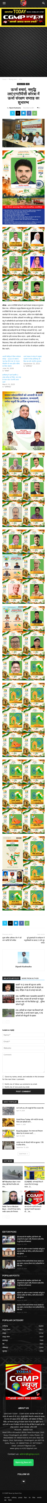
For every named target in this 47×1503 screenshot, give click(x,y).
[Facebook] (29, 113)
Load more (22, 1154)
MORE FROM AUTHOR (30, 978)
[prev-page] (3, 1021)
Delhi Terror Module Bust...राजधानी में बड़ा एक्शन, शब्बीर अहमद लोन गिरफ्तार (11, 1209)
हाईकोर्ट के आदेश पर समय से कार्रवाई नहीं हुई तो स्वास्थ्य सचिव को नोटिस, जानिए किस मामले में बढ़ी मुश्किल (30, 1251)
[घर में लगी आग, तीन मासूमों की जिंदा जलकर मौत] (8, 1111)
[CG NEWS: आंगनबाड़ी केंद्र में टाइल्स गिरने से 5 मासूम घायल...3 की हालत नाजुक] (34, 1173)
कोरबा (20, 79)
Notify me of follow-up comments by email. (21, 1084)
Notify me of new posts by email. (17, 1087)
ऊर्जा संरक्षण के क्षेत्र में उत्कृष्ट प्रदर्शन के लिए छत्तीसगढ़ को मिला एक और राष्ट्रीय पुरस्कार (33, 358)
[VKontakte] (23, 1481)
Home (4, 79)
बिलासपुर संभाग (13, 79)
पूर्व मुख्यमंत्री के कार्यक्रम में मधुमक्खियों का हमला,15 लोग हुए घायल (34, 940)
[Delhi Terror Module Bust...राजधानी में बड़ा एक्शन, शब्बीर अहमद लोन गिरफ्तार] (12, 1197)
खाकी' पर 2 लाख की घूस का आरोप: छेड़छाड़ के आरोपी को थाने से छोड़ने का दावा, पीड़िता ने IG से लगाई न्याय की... (29, 987)
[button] (4, 3)
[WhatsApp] (34, 113)
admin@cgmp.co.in (29, 1454)
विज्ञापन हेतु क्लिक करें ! (23, 1462)
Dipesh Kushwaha (15, 108)
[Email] (18, 113)
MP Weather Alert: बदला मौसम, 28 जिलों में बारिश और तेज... (11, 1184)
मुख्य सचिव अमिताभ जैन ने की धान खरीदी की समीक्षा (11, 939)
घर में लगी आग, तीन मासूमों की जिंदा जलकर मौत (30, 1108)
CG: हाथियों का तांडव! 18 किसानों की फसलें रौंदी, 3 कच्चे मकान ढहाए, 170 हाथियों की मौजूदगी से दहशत (29, 1013)
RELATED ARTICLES (11, 978)
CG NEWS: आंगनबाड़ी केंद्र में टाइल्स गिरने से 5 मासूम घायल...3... (33, 1184)
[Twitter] (12, 113)
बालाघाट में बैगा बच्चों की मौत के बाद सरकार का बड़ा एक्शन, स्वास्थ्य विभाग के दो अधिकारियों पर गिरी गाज (30, 1263)
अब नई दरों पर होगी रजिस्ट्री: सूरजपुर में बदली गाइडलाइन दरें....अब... (33, 1209)
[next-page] (7, 1021)
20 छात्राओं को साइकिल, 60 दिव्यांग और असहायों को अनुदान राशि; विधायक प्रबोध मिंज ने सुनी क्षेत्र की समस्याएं (30, 1239)
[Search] (43, 3)
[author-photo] (23, 963)
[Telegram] (23, 113)
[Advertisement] (23, 52)
